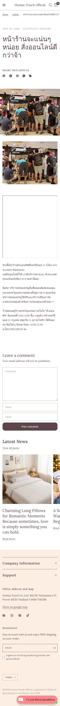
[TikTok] (30, 615)
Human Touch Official (30, 5)
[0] (55, 5)
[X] (11, 76)
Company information (21, 563)
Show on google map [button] (15, 606)
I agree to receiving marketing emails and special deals (28, 657)
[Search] (50, 5)
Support (9, 575)
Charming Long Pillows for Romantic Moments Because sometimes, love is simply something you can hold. (25, 521)
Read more (9, 538)
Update (15, 14)
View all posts (10, 448)
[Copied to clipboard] (31, 76)
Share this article (15, 70)
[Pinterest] (18, 76)
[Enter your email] (54, 648)
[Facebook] (4, 76)
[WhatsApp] (24, 76)
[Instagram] (14, 615)
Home (5, 14)
